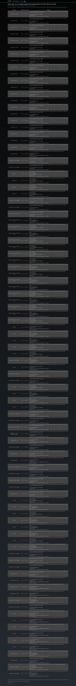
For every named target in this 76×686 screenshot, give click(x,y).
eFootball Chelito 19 (14, 73)
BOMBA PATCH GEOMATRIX (14, 360)
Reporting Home (16, 1)
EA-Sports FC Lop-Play (14, 13)
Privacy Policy (10, 682)
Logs (24, 1)
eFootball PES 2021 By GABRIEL (14, 160)
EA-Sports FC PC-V (14, 20)
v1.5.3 (22, 13)
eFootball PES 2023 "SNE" (14, 580)
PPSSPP (9, 1)
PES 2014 (14, 327)
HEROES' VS (14, 173)
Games (21, 1)
